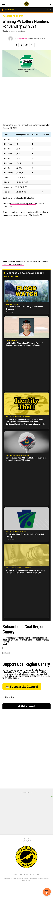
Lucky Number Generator (13, 264)
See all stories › (11, 277)
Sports (31, 874)
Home (15, 874)
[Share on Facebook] (16, 45)
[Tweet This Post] (21, 45)
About (38, 874)
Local (20, 874)
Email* (5, 644)
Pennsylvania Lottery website (23, 203)
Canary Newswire (22, 38)
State (26, 874)
